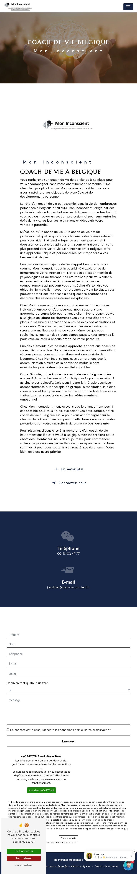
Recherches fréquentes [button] (68, 859)
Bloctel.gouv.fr (68, 838)
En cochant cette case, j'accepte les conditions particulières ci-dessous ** (60, 730)
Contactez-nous (72, 483)
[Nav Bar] (128, 6)
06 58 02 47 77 (68, 554)
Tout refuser (24, 858)
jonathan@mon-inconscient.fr (68, 587)
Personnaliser (24, 865)
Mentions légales (80, 866)
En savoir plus (72, 469)
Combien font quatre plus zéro (27, 683)
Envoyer (68, 741)
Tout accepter (23, 851)
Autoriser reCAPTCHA (41, 790)
